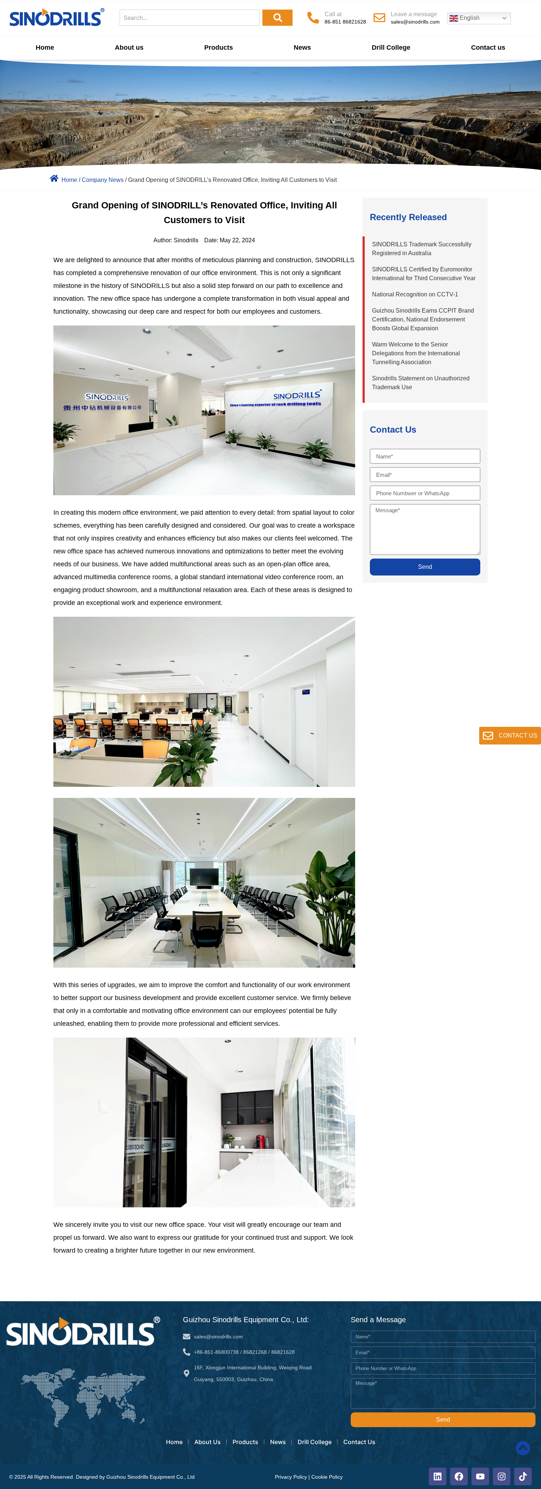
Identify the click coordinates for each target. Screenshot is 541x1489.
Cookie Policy (327, 1477)
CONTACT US (518, 735)
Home (45, 47)
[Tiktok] (523, 1476)
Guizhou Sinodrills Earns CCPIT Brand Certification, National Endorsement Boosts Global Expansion (423, 319)
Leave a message (414, 14)
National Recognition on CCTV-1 (415, 294)
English (469, 18)
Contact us (488, 47)
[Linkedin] (437, 1476)
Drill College (391, 47)
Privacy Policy (291, 1477)
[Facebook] (459, 1476)
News (302, 47)
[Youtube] (480, 1476)
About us (129, 47)
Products (218, 47)
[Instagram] (501, 1476)
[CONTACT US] (488, 736)
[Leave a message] (379, 18)
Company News (103, 180)
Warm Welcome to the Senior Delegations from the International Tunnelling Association (416, 353)
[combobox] (189, 18)
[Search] (277, 18)
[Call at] (313, 18)
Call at (333, 14)
